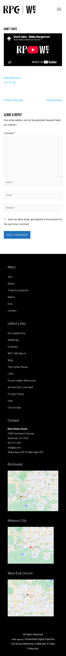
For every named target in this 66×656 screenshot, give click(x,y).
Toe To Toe (9, 82)
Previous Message (12, 100)
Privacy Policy (16, 394)
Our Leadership (16, 333)
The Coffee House (18, 367)
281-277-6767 (14, 443)
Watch (11, 297)
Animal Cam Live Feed (20, 387)
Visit (10, 276)
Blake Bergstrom (12, 77)
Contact (12, 310)
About (11, 283)
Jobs (10, 400)
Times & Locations (18, 290)
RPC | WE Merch (17, 353)
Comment (10, 133)
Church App (14, 407)
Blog (10, 360)
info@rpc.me (14, 447)
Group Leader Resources (22, 380)
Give (10, 303)
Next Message (55, 100)
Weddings (13, 340)
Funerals (13, 346)
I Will (11, 373)
